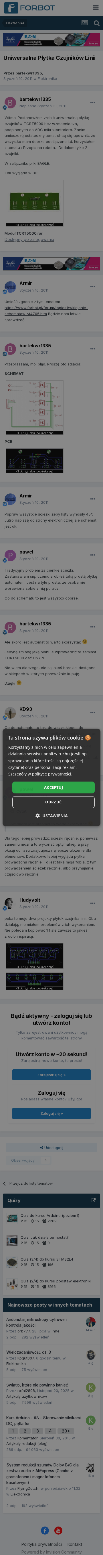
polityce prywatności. (52, 774)
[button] (51, 816)
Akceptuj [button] (53, 787)
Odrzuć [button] (53, 802)
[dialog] (51, 777)
